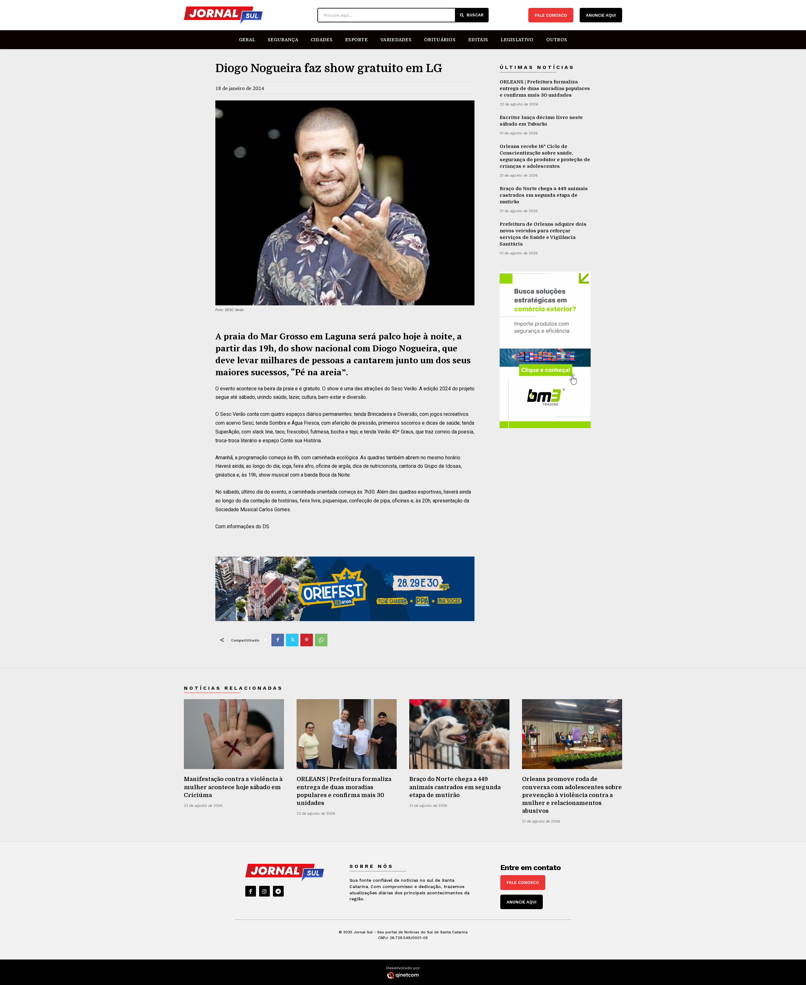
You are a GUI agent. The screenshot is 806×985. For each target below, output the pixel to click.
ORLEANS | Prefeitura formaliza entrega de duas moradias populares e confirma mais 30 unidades (545, 88)
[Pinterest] (306, 640)
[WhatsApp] (321, 640)
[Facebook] (277, 640)
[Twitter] (292, 640)
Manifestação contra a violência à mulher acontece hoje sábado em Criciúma (233, 787)
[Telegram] (278, 891)
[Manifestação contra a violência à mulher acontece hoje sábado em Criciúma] (234, 734)
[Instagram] (264, 891)
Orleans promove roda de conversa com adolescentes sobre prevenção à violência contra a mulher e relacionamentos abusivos (572, 795)
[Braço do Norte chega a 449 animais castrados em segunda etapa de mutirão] (459, 734)
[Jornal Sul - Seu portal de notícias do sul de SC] (247, 15)
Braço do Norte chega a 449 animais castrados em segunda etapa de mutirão (544, 195)
